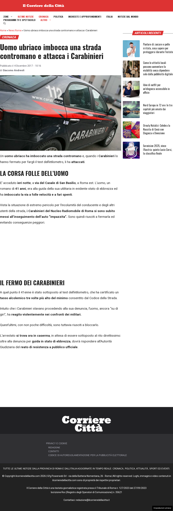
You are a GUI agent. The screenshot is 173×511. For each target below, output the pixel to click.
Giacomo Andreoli (13, 70)
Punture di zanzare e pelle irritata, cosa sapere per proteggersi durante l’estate (158, 48)
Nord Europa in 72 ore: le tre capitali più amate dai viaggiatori (157, 109)
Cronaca (43, 16)
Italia (109, 16)
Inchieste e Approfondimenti (84, 16)
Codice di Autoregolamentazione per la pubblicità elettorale (87, 455)
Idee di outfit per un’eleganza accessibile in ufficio (156, 89)
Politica (58, 16)
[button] (4, 23)
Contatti (53, 451)
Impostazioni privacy (162, 508)
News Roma (15, 30)
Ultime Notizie (26, 16)
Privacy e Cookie (56, 443)
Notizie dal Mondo (128, 16)
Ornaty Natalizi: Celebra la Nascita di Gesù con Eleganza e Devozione (156, 129)
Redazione (54, 447)
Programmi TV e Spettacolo (19, 20)
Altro (44, 20)
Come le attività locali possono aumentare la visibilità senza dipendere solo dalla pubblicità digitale (158, 68)
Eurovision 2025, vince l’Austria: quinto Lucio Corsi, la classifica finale (157, 149)
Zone (6, 16)
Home (3, 30)
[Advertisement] (60, 254)
